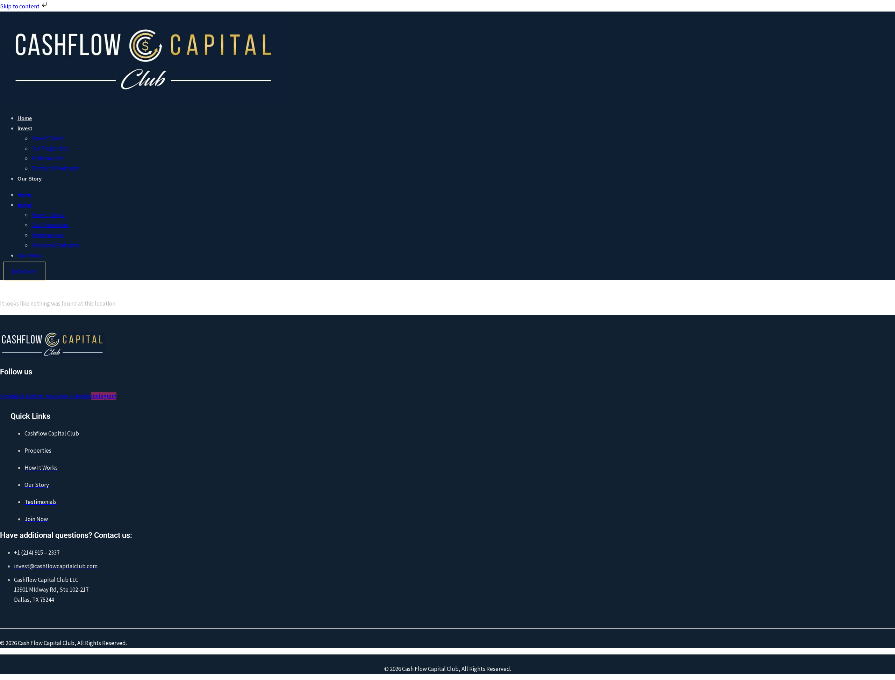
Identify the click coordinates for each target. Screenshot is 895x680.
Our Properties (50, 148)
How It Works (48, 138)
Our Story (29, 179)
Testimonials (47, 158)
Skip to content (20, 6)
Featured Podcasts (55, 168)
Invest (24, 128)
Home (24, 118)
